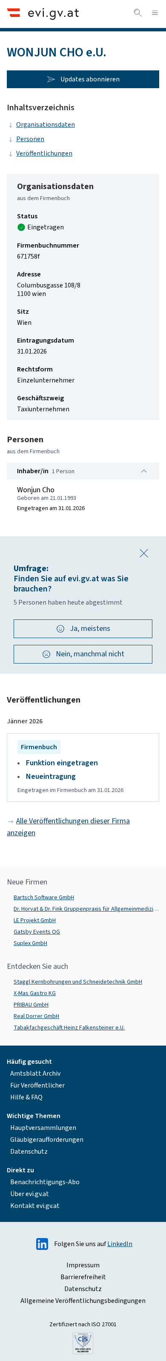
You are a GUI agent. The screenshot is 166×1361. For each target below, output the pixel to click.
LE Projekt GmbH (35, 920)
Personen (30, 139)
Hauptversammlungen (43, 1127)
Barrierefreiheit (83, 1277)
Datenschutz (29, 1151)
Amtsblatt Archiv (35, 1073)
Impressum (83, 1265)
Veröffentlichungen (44, 153)
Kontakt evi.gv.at (35, 1205)
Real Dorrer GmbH (36, 1016)
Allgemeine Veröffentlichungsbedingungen (83, 1300)
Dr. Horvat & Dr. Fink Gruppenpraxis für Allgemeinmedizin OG (86, 909)
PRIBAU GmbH (31, 1005)
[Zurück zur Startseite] (43, 14)
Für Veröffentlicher (37, 1085)
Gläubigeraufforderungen (46, 1139)
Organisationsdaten (45, 124)
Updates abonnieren (90, 79)
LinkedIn (119, 1244)
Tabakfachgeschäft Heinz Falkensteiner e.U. (69, 1028)
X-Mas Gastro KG (35, 993)
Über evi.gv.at (29, 1194)
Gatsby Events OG (37, 932)
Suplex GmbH (30, 943)
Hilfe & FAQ (26, 1097)
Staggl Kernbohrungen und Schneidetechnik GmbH (78, 982)
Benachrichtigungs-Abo (45, 1182)
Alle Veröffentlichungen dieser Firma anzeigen (68, 827)
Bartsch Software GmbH (44, 897)
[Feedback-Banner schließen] (143, 553)
